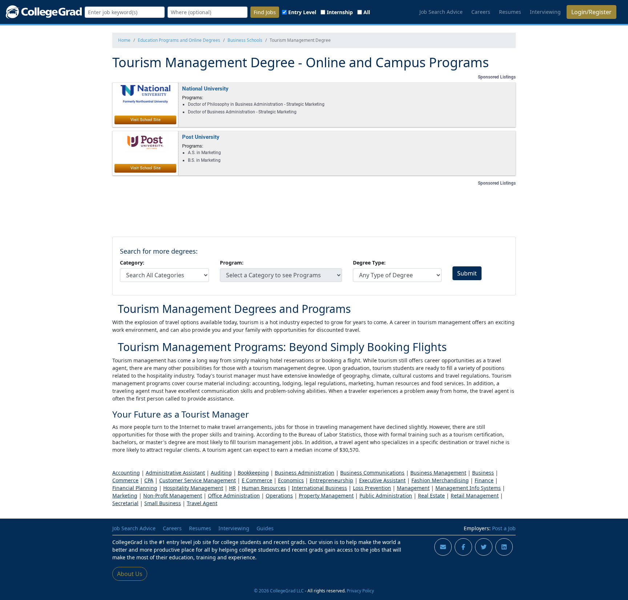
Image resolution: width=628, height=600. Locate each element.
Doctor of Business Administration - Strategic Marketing (242, 111)
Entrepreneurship (331, 480)
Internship (340, 12)
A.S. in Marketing (204, 152)
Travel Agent (202, 503)
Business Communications (372, 472)
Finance (484, 480)
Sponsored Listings (497, 77)
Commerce (125, 480)
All (366, 12)
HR (232, 487)
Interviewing (545, 11)
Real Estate (431, 495)
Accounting (126, 472)
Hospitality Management (193, 487)
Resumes (510, 11)
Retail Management (475, 495)
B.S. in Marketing (204, 160)
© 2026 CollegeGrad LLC (279, 590)
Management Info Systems (468, 487)
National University (205, 88)
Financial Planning (134, 487)
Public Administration (385, 495)
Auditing (221, 472)
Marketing (124, 495)
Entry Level (302, 12)
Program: (231, 262)
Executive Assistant (382, 480)
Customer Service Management (197, 480)
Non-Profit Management (172, 495)
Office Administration (234, 495)
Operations (279, 495)
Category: (132, 262)
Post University (201, 136)
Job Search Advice (441, 11)
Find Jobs (265, 12)
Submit (467, 273)
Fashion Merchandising (440, 480)
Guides (265, 528)
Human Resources (264, 487)
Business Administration (304, 472)
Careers (480, 11)
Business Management (438, 472)
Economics (291, 480)
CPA (148, 480)
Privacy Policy (360, 590)
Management (413, 487)
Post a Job (504, 528)
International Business (319, 487)
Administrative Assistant (175, 472)
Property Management (326, 495)
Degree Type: (369, 262)
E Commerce (257, 480)
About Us (129, 574)
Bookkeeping (253, 472)
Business (483, 472)
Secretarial (125, 503)
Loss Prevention (372, 487)
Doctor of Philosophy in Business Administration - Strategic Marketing (256, 104)
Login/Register (591, 12)
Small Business (162, 503)
